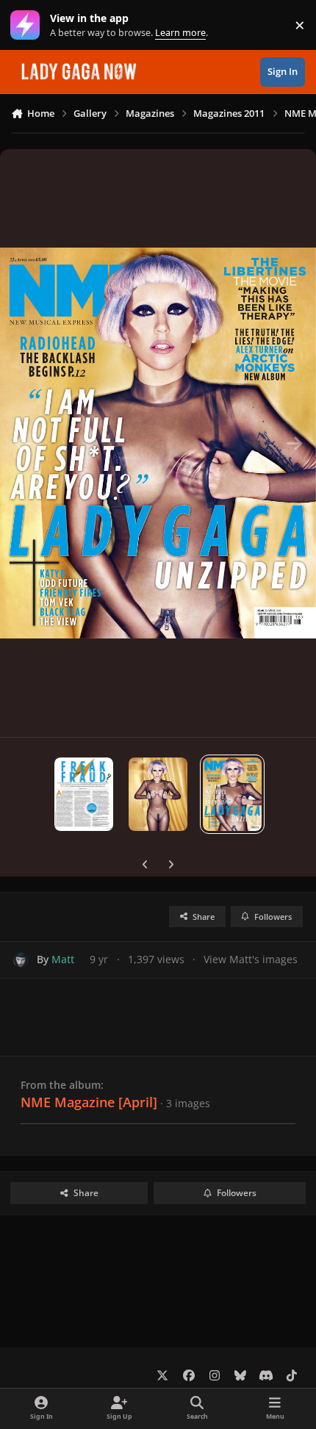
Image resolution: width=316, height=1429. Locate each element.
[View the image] (83, 794)
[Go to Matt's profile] (21, 960)
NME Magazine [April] (89, 1102)
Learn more (28, 25)
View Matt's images (251, 959)
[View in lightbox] (158, 443)
